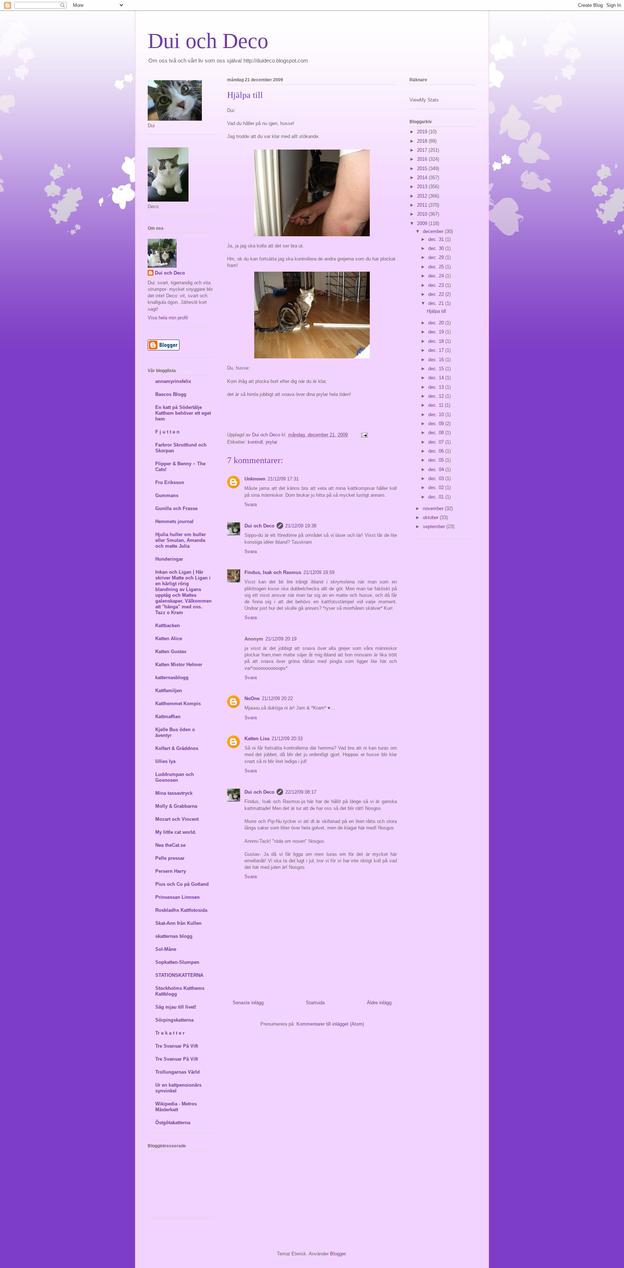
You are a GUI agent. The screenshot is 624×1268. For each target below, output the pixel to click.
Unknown (254, 479)
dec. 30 (436, 248)
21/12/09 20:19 (280, 639)
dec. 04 (436, 469)
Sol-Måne (165, 949)
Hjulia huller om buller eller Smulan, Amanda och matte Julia (180, 540)
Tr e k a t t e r (170, 1033)
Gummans (166, 495)
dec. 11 (436, 405)
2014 (423, 177)
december (434, 231)
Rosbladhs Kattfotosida (181, 910)
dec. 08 (436, 432)
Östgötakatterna (172, 1122)
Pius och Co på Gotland (182, 884)
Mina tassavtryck (173, 793)
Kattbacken (167, 625)
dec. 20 (436, 322)
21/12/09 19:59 (318, 572)
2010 (423, 214)
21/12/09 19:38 (300, 526)
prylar (271, 442)
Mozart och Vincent (177, 819)
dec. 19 (436, 332)
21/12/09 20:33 (287, 738)
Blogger (338, 1253)
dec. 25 (436, 266)
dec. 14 (436, 377)
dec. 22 (436, 294)
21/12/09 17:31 (283, 479)
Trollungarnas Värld (177, 1072)
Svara (250, 504)
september (434, 526)
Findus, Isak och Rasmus (272, 572)
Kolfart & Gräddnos (176, 748)
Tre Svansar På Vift (176, 1046)
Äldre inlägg (379, 1002)
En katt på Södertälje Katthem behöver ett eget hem (183, 413)
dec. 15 (436, 368)
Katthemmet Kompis (178, 703)
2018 (423, 141)
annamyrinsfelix (173, 381)
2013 (423, 186)
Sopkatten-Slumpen (177, 962)
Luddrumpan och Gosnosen (174, 777)
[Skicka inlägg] (364, 434)
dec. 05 (436, 460)
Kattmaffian (168, 716)
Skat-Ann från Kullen (178, 923)
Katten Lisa (256, 738)
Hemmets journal (174, 521)
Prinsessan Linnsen (177, 897)
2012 (423, 196)
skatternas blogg (173, 936)
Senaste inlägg (248, 1002)
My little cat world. (175, 832)
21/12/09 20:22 (277, 698)
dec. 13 (436, 387)
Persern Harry (170, 871)
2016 (423, 159)
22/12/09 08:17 (300, 792)
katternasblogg (171, 677)
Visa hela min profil (168, 317)
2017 (423, 150)
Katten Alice (168, 638)
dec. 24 (436, 276)
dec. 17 (436, 350)
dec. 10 (436, 414)
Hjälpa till (436, 311)
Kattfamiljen (168, 690)
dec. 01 (436, 497)
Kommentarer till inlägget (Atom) (330, 1024)
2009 (423, 223)
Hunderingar (169, 559)
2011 (423, 205)
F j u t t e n (167, 432)
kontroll (255, 442)
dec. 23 (436, 285)
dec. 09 (436, 423)
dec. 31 (436, 239)
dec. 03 (436, 478)
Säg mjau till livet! (175, 1007)
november (434, 508)
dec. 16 (436, 359)
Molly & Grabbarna (176, 806)
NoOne (252, 698)
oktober (431, 517)
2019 (423, 131)
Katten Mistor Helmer (178, 664)
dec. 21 (436, 303)
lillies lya (165, 761)
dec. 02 (436, 487)
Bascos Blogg (170, 394)
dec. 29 (436, 257)
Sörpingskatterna (174, 1020)
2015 (423, 168)
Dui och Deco (208, 41)
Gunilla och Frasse (176, 508)
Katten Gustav (170, 651)
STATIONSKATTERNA (179, 975)
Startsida (315, 1002)
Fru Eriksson (169, 482)
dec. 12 (436, 396)
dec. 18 (436, 341)
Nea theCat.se (170, 845)
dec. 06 (436, 451)
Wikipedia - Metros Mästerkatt (176, 1106)
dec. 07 (436, 442)
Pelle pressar (170, 858)
